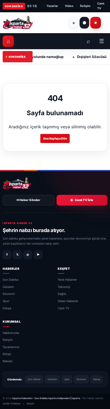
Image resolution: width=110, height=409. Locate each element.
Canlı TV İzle (84, 200)
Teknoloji (64, 287)
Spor (6, 301)
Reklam (8, 361)
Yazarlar (52, 6)
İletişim (85, 6)
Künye (7, 354)
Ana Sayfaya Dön (55, 138)
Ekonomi (9, 294)
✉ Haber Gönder (28, 200)
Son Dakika (10, 280)
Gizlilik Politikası (12, 403)
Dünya (7, 308)
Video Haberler (68, 301)
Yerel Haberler (67, 280)
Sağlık (62, 294)
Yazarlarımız (11, 347)
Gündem (8, 287)
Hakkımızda (11, 333)
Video (69, 6)
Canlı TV (100, 6)
